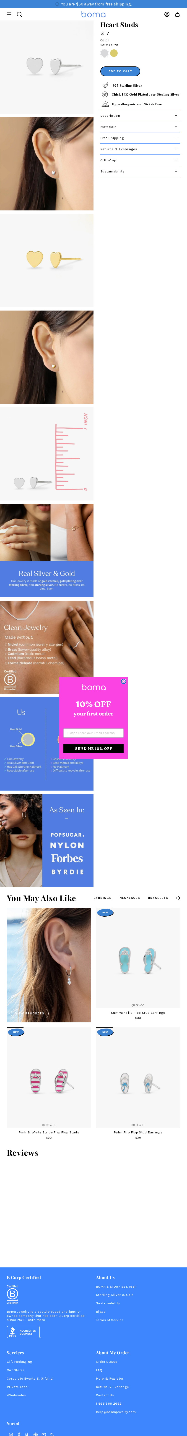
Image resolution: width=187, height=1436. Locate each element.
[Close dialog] (123, 681)
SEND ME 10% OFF (93, 748)
